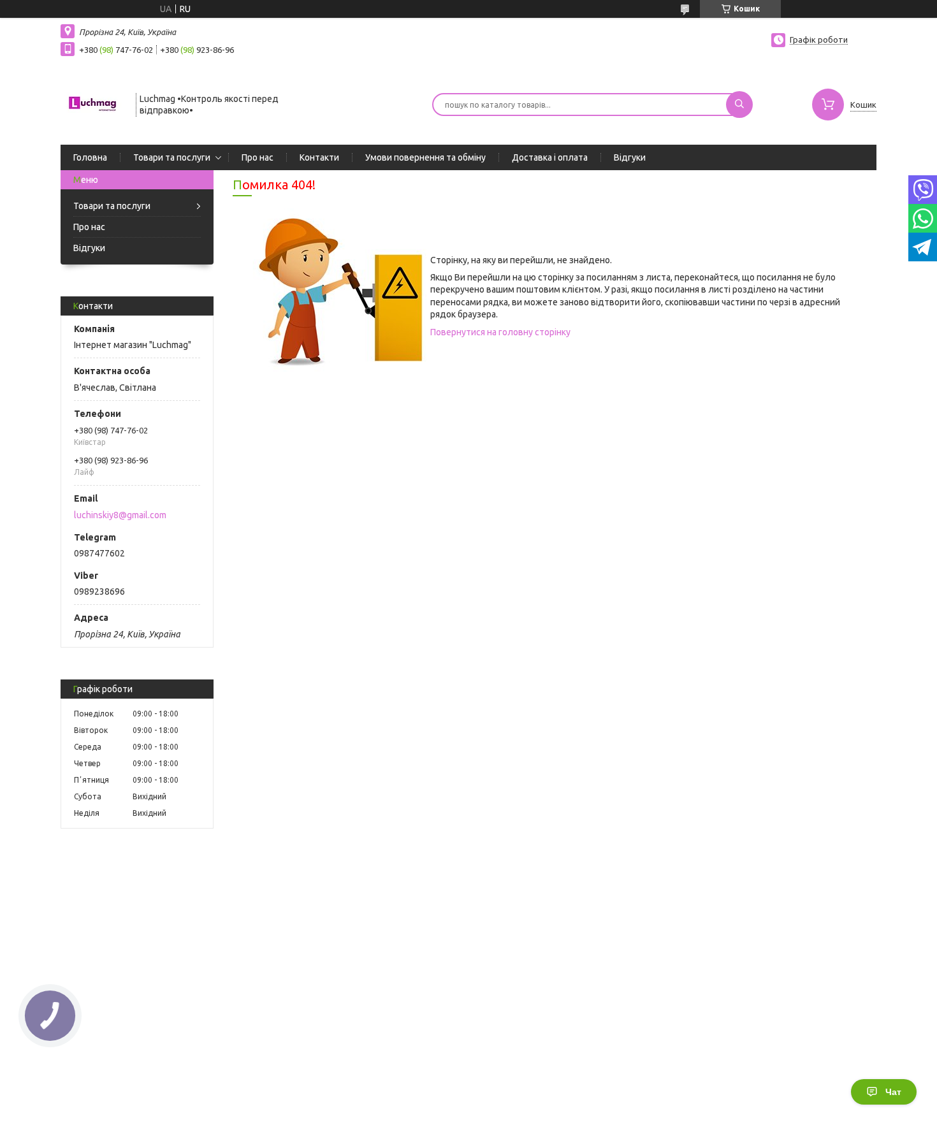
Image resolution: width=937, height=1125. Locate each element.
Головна (90, 157)
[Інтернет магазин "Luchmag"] (92, 103)
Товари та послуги (171, 157)
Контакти (319, 157)
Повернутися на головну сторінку (500, 332)
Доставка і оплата (550, 157)
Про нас (257, 157)
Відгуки (630, 157)
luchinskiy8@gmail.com (120, 515)
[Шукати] (739, 104)
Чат (893, 1092)
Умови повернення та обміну (425, 157)
